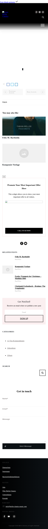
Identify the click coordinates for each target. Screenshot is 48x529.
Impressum (6, 471)
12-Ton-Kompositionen (15, 341)
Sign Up (24, 318)
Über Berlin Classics (9, 491)
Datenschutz (6, 467)
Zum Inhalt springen (7, 2)
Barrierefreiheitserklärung (10, 477)
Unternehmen (6, 495)
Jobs (3, 487)
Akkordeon (11, 348)
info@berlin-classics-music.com (16, 506)
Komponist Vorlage (24, 156)
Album (9, 355)
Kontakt (5, 498)
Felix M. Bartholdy (24, 129)
